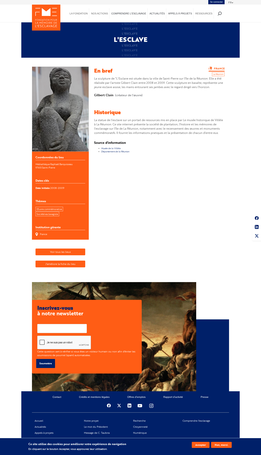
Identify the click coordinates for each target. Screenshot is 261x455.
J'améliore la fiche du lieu (60, 264)
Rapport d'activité (173, 397)
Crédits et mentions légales (94, 397)
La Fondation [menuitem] (79, 13)
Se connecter (216, 2)
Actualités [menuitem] (157, 13)
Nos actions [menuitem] (99, 13)
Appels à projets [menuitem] (180, 13)
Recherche (139, 420)
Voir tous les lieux (60, 252)
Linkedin (256, 227)
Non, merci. (221, 445)
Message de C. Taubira (97, 433)
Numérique (140, 433)
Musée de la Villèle (111, 148)
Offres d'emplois (136, 397)
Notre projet (91, 420)
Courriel (42, 321)
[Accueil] (46, 18)
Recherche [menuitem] (219, 13)
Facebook (256, 218)
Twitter (256, 236)
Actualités (40, 427)
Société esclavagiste (47, 214)
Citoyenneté (140, 427)
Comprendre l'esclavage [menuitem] (128, 13)
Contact (57, 397)
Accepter (200, 445)
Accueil (39, 420)
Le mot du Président (96, 427)
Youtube (140, 406)
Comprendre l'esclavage (196, 420)
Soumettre (45, 363)
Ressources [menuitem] (203, 13)
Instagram (151, 406)
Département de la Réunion (115, 151)
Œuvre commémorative (49, 209)
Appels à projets (44, 433)
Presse (204, 397)
